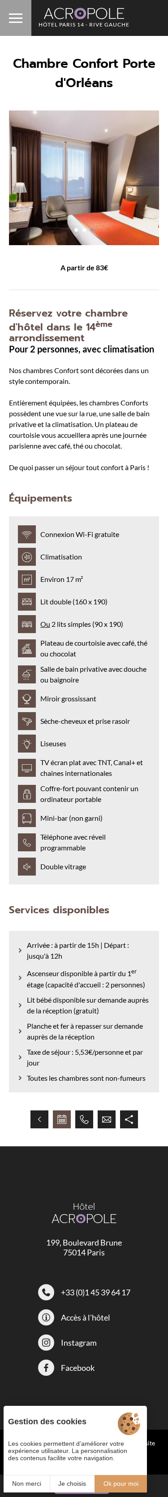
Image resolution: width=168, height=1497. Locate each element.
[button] (76, 230)
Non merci (26, 1483)
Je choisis (72, 1483)
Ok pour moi (120, 1483)
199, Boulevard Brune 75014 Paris (84, 1247)
